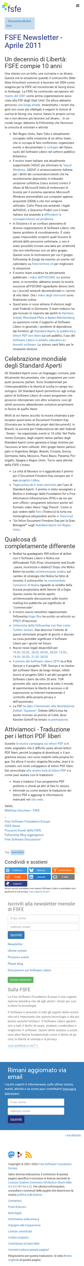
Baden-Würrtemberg (61, 318)
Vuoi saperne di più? (21, 1045)
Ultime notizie (17, 951)
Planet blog (15, 964)
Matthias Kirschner (18, 810)
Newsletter (15, 944)
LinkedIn (41, 877)
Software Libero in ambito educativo (37, 340)
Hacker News (65, 870)
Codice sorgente (18, 1237)
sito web (37, 799)
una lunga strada (29, 105)
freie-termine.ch (42, 264)
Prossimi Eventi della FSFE (23, 830)
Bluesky (41, 870)
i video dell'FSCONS (41, 277)
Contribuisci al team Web (23, 1243)
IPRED (17, 621)
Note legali (14, 1213)
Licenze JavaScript (20, 1231)
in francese (64, 516)
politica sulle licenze (29, 1194)
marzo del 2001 (15, 96)
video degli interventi (52, 295)
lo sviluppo (51, 147)
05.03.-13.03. (58, 652)
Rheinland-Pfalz (33, 318)
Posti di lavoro (17, 1207)
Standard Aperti (44, 331)
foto (39, 512)
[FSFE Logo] (11, 7)
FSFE (36, 810)
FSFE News (12, 826)
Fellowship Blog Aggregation (24, 835)
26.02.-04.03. (40, 652)
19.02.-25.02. (21, 652)
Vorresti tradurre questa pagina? (28, 1249)
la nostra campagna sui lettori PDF (39, 743)
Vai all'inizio (73, 1135)
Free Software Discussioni (23, 839)
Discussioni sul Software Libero (29, 970)
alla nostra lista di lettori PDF (46, 770)
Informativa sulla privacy (23, 1219)
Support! (17, 883)
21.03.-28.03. (40, 657)
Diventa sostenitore (20, 979)
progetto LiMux (29, 480)
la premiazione (58, 719)
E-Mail (65, 877)
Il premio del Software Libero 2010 (36, 661)
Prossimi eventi (18, 957)
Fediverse (17, 870)
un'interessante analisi (50, 571)
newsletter (17, 852)
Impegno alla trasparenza (24, 1225)
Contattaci (15, 1200)
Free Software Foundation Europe (27, 821)
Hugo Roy (35, 616)
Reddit (17, 877)
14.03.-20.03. (21, 657)
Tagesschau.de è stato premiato (35, 485)
